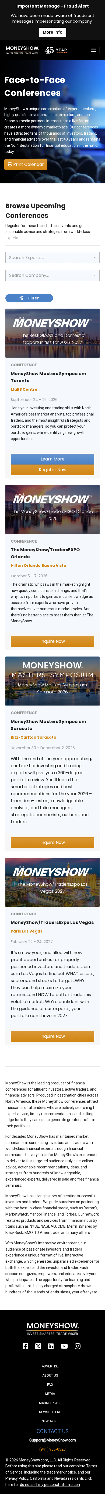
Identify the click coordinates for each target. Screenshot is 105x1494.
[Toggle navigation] (94, 50)
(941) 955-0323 (52, 1449)
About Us (50, 1375)
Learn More (53, 459)
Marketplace (50, 1403)
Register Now (52, 470)
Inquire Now (52, 641)
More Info (52, 32)
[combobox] (52, 257)
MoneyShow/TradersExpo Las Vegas (52, 922)
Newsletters (50, 1412)
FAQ (50, 1385)
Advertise (50, 1366)
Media (50, 1394)
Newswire (50, 1421)
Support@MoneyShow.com (52, 1440)
